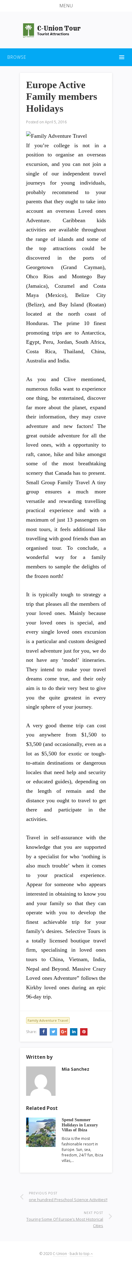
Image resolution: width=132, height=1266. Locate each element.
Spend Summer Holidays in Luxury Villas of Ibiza (80, 1125)
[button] (66, 6)
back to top (80, 1253)
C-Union (60, 1253)
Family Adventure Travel (48, 1020)
